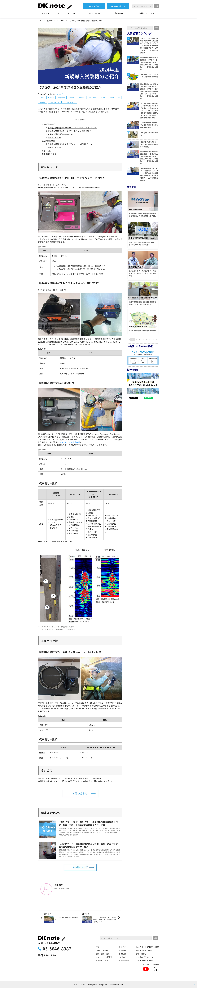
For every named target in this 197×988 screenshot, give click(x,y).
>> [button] (153, 339)
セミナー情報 (95, 13)
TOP (41, 21)
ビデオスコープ (54, 102)
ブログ (62, 21)
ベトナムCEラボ (102, 960)
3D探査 (111, 98)
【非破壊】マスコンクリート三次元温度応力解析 (149, 75)
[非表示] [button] (82, 120)
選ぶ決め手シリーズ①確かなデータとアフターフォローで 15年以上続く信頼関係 (142, 273)
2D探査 (103, 98)
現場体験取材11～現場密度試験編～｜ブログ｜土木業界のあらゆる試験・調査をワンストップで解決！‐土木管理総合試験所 (149, 157)
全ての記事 (51, 21)
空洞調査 (81, 98)
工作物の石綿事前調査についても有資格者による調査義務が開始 (149, 124)
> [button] (146, 339)
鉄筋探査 (51, 98)
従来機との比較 (54, 137)
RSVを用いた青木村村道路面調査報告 (142, 330)
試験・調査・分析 (103, 954)
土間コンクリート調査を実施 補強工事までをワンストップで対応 (142, 243)
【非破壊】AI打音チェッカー (149, 133)
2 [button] (139, 339)
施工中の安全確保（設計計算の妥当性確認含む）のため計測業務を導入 (142, 303)
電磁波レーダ (49, 124)
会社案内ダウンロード (145, 957)
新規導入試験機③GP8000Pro (60, 134)
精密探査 (71, 98)
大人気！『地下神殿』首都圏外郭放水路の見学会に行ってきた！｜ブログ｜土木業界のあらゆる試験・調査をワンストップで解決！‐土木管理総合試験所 (149, 45)
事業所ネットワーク (144, 950)
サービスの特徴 (102, 950)
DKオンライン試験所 (104, 957)
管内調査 (42, 102)
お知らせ (122, 947)
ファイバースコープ (69, 102)
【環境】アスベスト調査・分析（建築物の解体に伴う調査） (149, 144)
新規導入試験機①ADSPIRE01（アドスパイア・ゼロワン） (72, 127)
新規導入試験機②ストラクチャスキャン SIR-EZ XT (69, 131)
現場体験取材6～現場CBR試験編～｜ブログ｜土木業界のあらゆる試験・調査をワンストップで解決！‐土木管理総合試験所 (149, 63)
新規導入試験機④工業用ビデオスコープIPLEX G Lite (70, 144)
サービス (45, 13)
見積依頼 (95, 6)
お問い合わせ (119, 6)
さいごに (47, 150)
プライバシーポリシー (145, 960)
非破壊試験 (61, 98)
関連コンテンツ (50, 154)
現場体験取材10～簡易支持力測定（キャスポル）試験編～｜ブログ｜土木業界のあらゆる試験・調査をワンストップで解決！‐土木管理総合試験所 (149, 91)
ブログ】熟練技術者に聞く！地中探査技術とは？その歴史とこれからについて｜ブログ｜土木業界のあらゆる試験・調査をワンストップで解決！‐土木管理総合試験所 (149, 110)
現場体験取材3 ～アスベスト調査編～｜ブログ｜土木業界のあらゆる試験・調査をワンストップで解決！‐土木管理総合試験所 (149, 174)
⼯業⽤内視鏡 (49, 140)
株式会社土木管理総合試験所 (147, 947)
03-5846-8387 (57, 948)
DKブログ (71, 13)
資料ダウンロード (146, 13)
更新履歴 (122, 950)
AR (119, 98)
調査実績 (119, 13)
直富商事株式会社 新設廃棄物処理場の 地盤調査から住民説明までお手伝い (142, 214)
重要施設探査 (92, 98)
